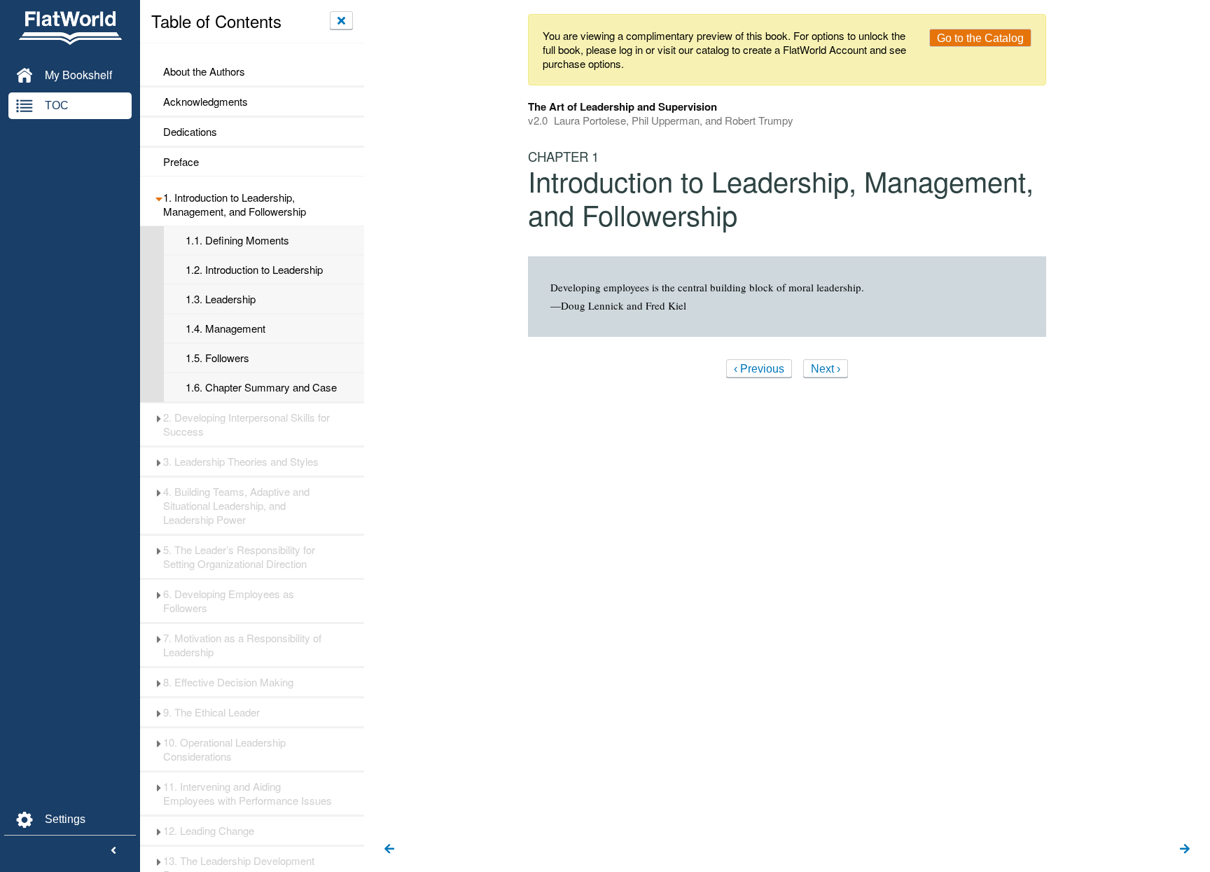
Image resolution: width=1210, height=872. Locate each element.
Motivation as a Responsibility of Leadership (242, 645)
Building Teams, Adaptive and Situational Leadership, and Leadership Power (236, 506)
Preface (181, 162)
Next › (825, 369)
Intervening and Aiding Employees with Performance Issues (247, 794)
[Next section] (1185, 850)
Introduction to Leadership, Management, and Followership (234, 205)
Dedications (190, 132)
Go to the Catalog (980, 38)
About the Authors (204, 71)
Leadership (221, 299)
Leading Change (208, 831)
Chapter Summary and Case (261, 387)
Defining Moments (237, 240)
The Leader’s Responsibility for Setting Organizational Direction (239, 557)
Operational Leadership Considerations (224, 749)
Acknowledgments (205, 102)
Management (225, 328)
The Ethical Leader (211, 712)
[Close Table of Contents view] (341, 20)
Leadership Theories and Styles (241, 462)
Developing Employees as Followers (228, 601)
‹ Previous (759, 369)
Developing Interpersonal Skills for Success (246, 424)
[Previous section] (389, 850)
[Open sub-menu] (158, 198)
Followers (217, 358)
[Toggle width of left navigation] (113, 851)
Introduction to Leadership (254, 270)
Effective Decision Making (228, 682)
